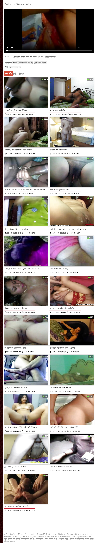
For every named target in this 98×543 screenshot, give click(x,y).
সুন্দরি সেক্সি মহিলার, (40, 63)
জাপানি (15, 63)
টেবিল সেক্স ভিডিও (15, 67)
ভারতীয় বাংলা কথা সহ (26, 63)
